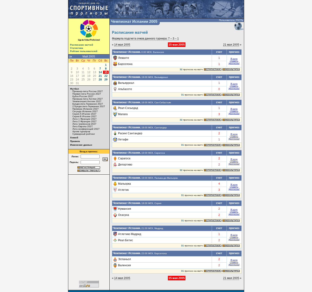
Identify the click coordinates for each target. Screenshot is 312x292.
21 (100, 76)
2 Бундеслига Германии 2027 (88, 106)
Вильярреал (126, 83)
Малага (123, 114)
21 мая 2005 (231, 44)
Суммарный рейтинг (83, 134)
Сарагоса (124, 158)
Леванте (123, 57)
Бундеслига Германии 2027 (87, 104)
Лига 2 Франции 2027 (84, 121)
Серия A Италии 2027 (84, 114)
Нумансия (124, 208)
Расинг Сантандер (130, 133)
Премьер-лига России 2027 (87, 91)
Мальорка (124, 183)
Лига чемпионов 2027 (84, 124)
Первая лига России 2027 (86, 94)
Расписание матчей (81, 45)
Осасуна (123, 215)
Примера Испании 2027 (85, 109)
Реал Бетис (125, 240)
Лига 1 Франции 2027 (84, 119)
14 (100, 72)
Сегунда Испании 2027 (85, 111)
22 (106, 76)
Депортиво (125, 164)
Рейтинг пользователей (83, 51)
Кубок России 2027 (82, 96)
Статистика (76, 48)
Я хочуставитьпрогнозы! (234, 61)
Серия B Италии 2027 (84, 116)
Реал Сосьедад (128, 108)
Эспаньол (124, 259)
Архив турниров (81, 131)
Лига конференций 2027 (86, 129)
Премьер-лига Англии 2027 (87, 99)
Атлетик (123, 189)
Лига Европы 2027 (82, 126)
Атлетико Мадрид (129, 234)
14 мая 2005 (122, 44)
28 (100, 79)
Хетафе (123, 139)
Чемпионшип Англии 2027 (86, 101)
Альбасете (125, 89)
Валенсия (124, 265)
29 (106, 79)
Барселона (125, 64)
